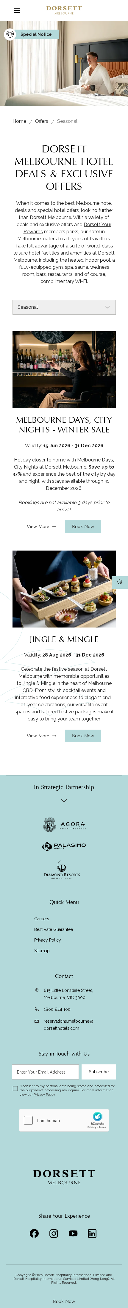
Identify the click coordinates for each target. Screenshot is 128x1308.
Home (19, 121)
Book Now (64, 1301)
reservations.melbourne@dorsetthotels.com (68, 1025)
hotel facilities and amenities (60, 253)
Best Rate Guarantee (53, 929)
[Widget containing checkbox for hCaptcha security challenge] (64, 1120)
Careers (41, 918)
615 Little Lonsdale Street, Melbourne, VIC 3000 (68, 994)
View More (38, 527)
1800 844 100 (57, 1009)
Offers (41, 121)
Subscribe (99, 1072)
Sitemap (42, 950)
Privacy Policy (47, 940)
